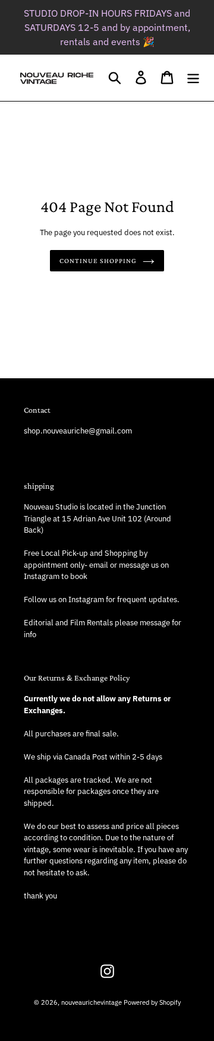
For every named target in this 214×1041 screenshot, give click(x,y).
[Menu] (193, 77)
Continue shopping (97, 261)
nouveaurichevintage (91, 1002)
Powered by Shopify (152, 1002)
